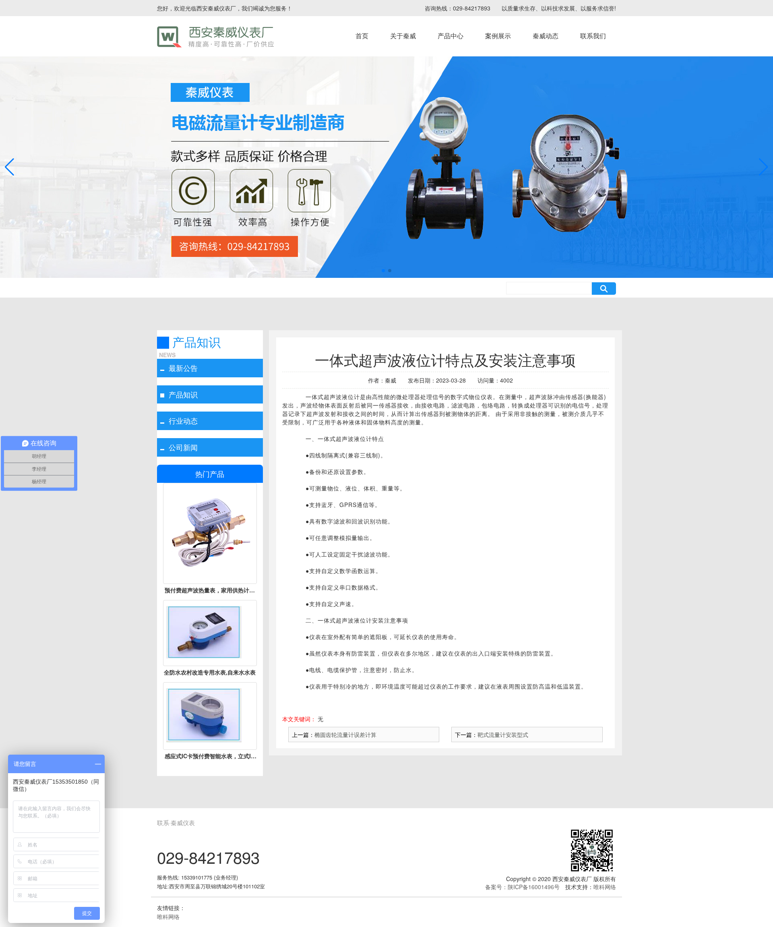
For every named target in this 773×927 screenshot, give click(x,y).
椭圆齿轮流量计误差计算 (345, 734)
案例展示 (498, 35)
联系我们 (593, 35)
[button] (383, 270)
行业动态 (183, 420)
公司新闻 (183, 447)
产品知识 (183, 394)
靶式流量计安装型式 (502, 734)
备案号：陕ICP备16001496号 (522, 887)
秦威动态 (545, 35)
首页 (361, 35)
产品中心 (450, 35)
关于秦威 (403, 35)
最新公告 (183, 367)
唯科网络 (604, 887)
